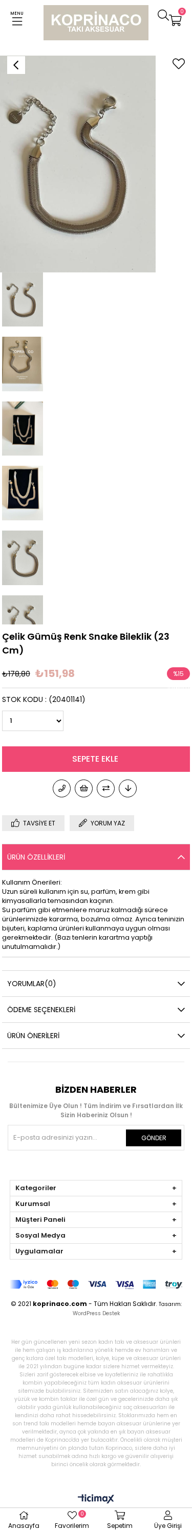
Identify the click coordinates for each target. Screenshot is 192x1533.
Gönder (153, 1138)
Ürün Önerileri (33, 1036)
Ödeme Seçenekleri (41, 1009)
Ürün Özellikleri (36, 857)
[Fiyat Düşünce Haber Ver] (128, 788)
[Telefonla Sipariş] (62, 788)
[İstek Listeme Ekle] (84, 788)
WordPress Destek (96, 1313)
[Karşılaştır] (106, 788)
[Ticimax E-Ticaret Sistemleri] (96, 1499)
